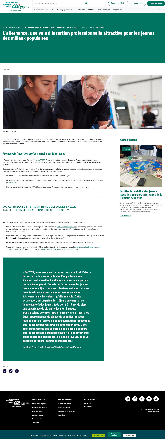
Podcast (91, 10)
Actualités (81, 10)
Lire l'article (125, 215)
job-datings (12, 182)
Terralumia (35, 423)
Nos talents (61, 415)
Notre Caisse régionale (39, 404)
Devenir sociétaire (118, 3)
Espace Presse (118, 10)
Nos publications (153, 411)
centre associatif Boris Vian (66, 227)
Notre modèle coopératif (40, 407)
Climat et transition (64, 407)
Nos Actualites (91, 400)
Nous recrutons (156, 3)
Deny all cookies (114, 435)
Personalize (130, 436)
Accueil (6, 27)
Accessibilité (158, 10)
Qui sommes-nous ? (41, 10)
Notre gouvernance (38, 415)
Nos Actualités (16, 27)
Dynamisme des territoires (66, 411)
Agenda (87, 403)
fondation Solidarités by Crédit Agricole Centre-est (60, 249)
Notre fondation (104, 10)
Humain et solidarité (64, 404)
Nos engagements (63, 10)
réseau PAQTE (40, 160)
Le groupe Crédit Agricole (151, 409)
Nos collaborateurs (38, 411)
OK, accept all (98, 436)
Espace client (137, 3)
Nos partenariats (37, 419)
